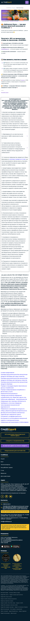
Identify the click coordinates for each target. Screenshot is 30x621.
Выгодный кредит (4, 592)
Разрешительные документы (9, 393)
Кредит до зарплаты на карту (7, 600)
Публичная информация (8, 399)
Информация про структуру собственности (13, 401)
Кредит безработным (13, 611)
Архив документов (21, 399)
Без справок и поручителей (16, 609)
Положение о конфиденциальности (11, 416)
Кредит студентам (22, 611)
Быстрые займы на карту (14, 592)
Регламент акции (4, 92)
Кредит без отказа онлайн (6, 596)
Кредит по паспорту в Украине (21, 607)
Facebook (23, 80)
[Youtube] (10, 496)
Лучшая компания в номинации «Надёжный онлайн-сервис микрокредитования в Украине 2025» (17, 566)
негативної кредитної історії (17, 159)
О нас (2, 470)
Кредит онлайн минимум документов (9, 598)
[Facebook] (2, 496)
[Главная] (7, 2)
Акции (13, 7)
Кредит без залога (5, 594)
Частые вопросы (5, 464)
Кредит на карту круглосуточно (16, 594)
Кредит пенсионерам (5, 613)
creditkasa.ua (5, 49)
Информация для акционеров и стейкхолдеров (14, 422)
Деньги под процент (5, 609)
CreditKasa (8, 7)
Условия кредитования (7, 372)
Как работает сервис (7, 467)
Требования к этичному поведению (11, 403)
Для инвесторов (5, 476)
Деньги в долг (14, 613)
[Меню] (2, 2)
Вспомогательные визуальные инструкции (13, 493)
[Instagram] (6, 496)
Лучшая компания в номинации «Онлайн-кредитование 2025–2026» (5, 566)
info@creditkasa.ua (6, 521)
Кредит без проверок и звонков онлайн (9, 605)
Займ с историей (4, 611)
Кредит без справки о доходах (7, 607)
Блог (2, 461)
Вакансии (3, 473)
